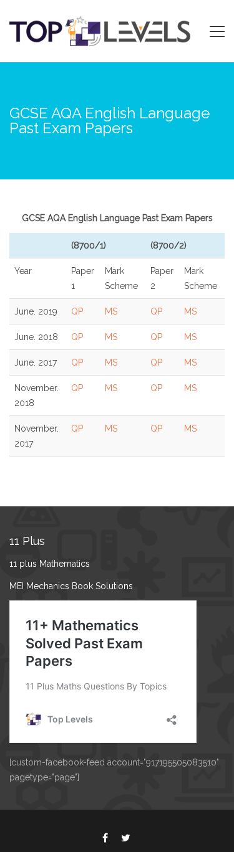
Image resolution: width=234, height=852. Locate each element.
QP (77, 311)
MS (111, 311)
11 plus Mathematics (49, 564)
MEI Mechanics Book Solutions (71, 586)
